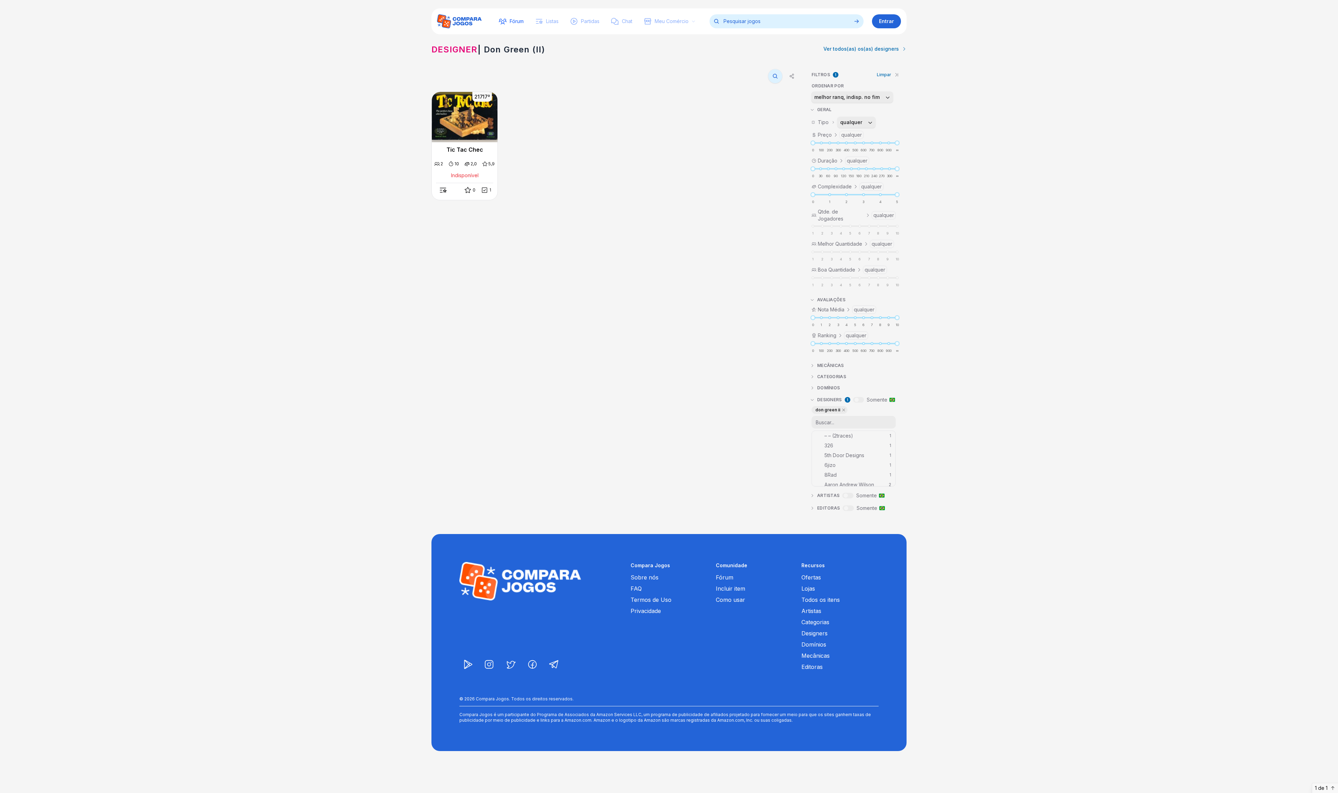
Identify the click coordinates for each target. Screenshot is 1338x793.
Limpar (884, 74)
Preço (840, 135)
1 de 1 (1321, 788)
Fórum (724, 577)
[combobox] (852, 97)
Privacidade (646, 610)
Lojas (808, 588)
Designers (814, 633)
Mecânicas (815, 655)
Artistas (811, 610)
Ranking (842, 335)
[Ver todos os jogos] (856, 21)
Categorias (815, 622)
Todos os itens (820, 599)
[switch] (858, 400)
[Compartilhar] (792, 76)
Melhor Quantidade (855, 244)
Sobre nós (645, 577)
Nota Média (846, 309)
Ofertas (811, 577)
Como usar (730, 599)
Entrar (886, 21)
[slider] (812, 142)
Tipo (840, 122)
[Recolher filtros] (897, 75)
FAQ (636, 588)
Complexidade (850, 186)
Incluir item (730, 588)
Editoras (812, 666)
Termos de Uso (651, 599)
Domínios (813, 644)
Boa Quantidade (851, 270)
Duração (842, 161)
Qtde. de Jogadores (856, 215)
